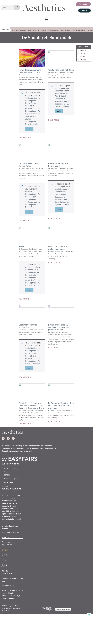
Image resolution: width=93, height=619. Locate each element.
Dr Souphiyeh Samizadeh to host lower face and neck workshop (61, 405)
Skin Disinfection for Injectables (28, 326)
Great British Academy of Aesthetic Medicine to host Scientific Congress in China (31, 405)
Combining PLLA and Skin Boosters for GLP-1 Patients (27, 30)
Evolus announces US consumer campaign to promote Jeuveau (58, 327)
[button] (46, 19)
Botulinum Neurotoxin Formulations (58, 164)
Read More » (25, 138)
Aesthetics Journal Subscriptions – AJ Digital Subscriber (32, 111)
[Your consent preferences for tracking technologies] (89, 615)
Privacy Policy (46, 608)
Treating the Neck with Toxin (61, 70)
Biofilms (22, 246)
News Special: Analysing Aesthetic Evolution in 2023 (31, 71)
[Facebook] (13, 438)
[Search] (17, 7)
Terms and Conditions (48, 610)
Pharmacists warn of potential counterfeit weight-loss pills (64, 30)
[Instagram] (3, 438)
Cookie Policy (46, 607)
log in (29, 129)
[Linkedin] (8, 438)
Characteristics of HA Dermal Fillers (28, 164)
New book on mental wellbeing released (57, 247)
